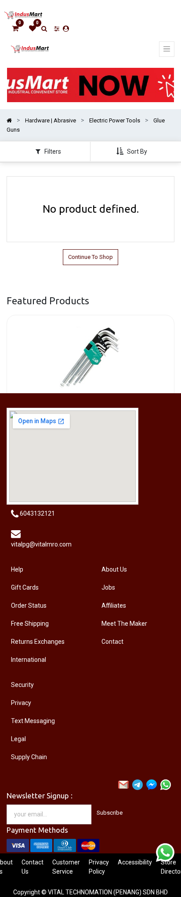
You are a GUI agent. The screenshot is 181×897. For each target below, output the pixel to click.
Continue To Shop (90, 257)
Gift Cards (25, 587)
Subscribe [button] (110, 812)
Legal (18, 738)
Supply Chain (29, 756)
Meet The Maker (124, 623)
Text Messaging (33, 720)
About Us (114, 569)
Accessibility (135, 862)
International (28, 659)
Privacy (21, 702)
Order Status (29, 605)
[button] (132, 151)
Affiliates (113, 605)
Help (17, 569)
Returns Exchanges (38, 641)
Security (22, 684)
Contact (112, 641)
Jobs (108, 587)
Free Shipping (30, 623)
